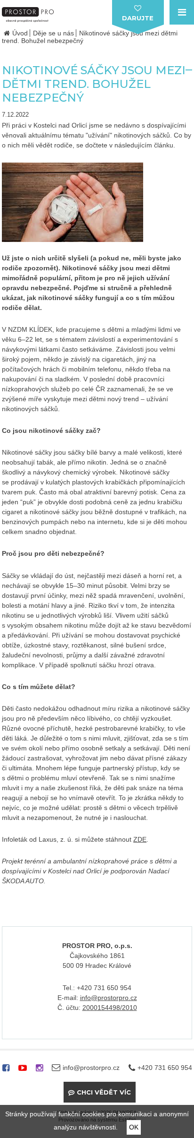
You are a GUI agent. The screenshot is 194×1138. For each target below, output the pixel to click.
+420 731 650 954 (164, 1067)
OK (133, 1127)
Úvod (20, 33)
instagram (39, 1071)
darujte (138, 18)
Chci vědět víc (104, 1092)
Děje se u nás (53, 33)
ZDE (139, 839)
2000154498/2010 (109, 1007)
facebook (5, 1071)
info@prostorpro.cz (108, 997)
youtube (22, 1071)
